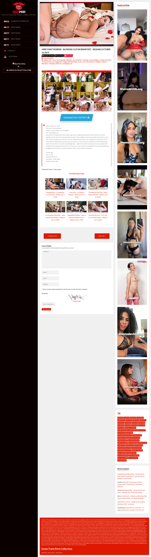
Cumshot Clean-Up (48, 62)
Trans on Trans (122, 457)
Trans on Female (123, 455)
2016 (135, 425)
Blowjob (69, 60)
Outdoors (52, 63)
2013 (142, 422)
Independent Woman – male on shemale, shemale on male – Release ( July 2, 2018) (76, 217)
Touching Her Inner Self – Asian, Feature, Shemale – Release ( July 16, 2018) (97, 194)
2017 (50, 60)
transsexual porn (48, 58)
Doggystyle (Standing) (70, 62)
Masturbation (141, 442)
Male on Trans (123, 442)
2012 (135, 422)
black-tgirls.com (130, 427)
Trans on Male (134, 455)
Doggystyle (58, 62)
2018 (121, 427)
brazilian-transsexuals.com (126, 430)
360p (126, 417)
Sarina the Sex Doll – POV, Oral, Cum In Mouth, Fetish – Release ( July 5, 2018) (97, 217)
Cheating (85, 60)
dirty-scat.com (51, 552)
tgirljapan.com (137, 450)
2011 (128, 422)
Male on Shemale (133, 440)
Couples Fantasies (105, 60)
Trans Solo (122, 460)
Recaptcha (45, 293)
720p (140, 417)
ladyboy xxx (122, 440)
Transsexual (133, 457)
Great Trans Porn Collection (56, 548)
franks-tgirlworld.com (124, 435)
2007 (129, 420)
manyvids (132, 442)
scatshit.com (44, 552)
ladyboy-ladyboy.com (133, 437)
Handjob (98, 62)
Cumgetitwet (121, 474)
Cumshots (121, 432)
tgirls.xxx (121, 452)
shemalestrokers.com (124, 450)
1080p (45, 60)
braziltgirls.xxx (140, 430)
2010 (121, 422)
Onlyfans (130, 445)
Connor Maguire (94, 60)
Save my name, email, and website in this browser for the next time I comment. (65, 289)
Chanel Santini (77, 60)
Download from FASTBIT (75, 117)
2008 (136, 420)
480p (133, 417)
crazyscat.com (59, 552)
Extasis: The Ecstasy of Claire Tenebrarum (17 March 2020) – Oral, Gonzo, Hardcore (130, 484)
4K (120, 417)
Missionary (45, 63)
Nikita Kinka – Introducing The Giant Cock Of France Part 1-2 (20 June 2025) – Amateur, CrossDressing (131, 476)
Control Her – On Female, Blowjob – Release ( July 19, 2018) (76, 194)
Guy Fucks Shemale (88, 62)
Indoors (104, 62)
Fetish (129, 432)
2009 (143, 420)
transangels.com (67, 63)
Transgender (131, 452)
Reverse (58, 63)
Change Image (76, 301)
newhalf (121, 445)
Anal (54, 60)
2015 (128, 425)
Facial (80, 62)
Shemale (138, 445)
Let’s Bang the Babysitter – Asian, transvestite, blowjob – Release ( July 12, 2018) (55, 217)
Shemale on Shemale (124, 447)
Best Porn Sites (20, 64)
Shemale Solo (136, 447)
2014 (121, 425)
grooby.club (137, 435)
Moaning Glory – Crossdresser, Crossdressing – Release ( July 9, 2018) (55, 194)
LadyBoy (121, 437)
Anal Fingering (61, 60)
